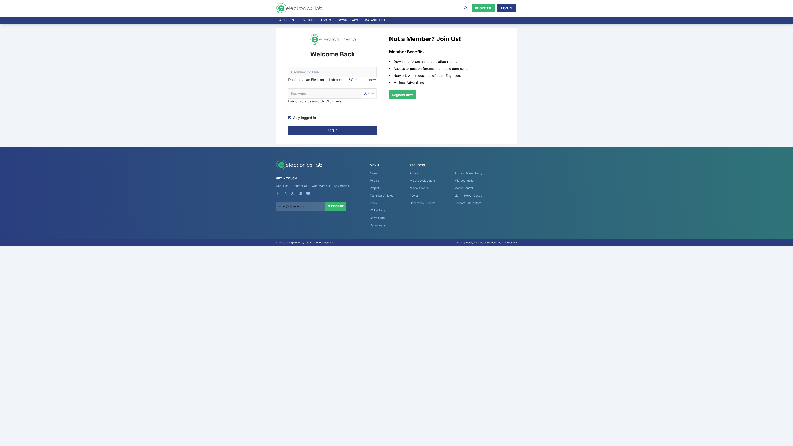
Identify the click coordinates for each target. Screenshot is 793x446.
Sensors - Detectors (468, 203)
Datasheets (375, 20)
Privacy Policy (464, 242)
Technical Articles (381, 195)
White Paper (378, 210)
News (374, 173)
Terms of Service (486, 242)
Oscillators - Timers (422, 203)
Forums (307, 20)
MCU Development (422, 180)
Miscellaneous (419, 188)
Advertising (341, 185)
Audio (414, 173)
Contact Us (299, 185)
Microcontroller (465, 180)
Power (414, 195)
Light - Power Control (469, 195)
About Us (282, 185)
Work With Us (321, 185)
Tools (326, 20)
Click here (333, 101)
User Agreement (507, 242)
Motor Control (464, 188)
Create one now (363, 80)
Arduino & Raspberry (468, 173)
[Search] (466, 8)
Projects (375, 188)
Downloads (377, 217)
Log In (506, 8)
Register (483, 8)
